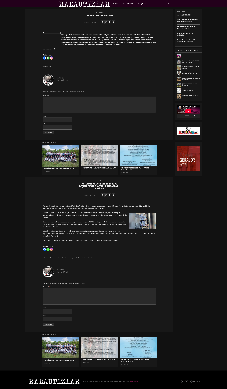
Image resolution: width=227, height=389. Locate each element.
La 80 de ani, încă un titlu (185, 33)
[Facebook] (44, 58)
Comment (46, 95)
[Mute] (195, 116)
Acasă (115, 3)
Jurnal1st (62, 80)
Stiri (122, 3)
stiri (89, 258)
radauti (70, 258)
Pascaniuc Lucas (134, 381)
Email (45, 124)
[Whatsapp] (48, 58)
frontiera (65, 258)
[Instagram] (51, 58)
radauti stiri (76, 258)
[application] (188, 111)
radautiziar (84, 258)
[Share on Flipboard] (109, 22)
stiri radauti (94, 258)
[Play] (179, 116)
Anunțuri (140, 3)
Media (130, 3)
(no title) (180, 15)
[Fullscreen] (197, 116)
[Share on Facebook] (102, 22)
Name (45, 116)
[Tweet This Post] (106, 22)
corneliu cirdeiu (57, 258)
